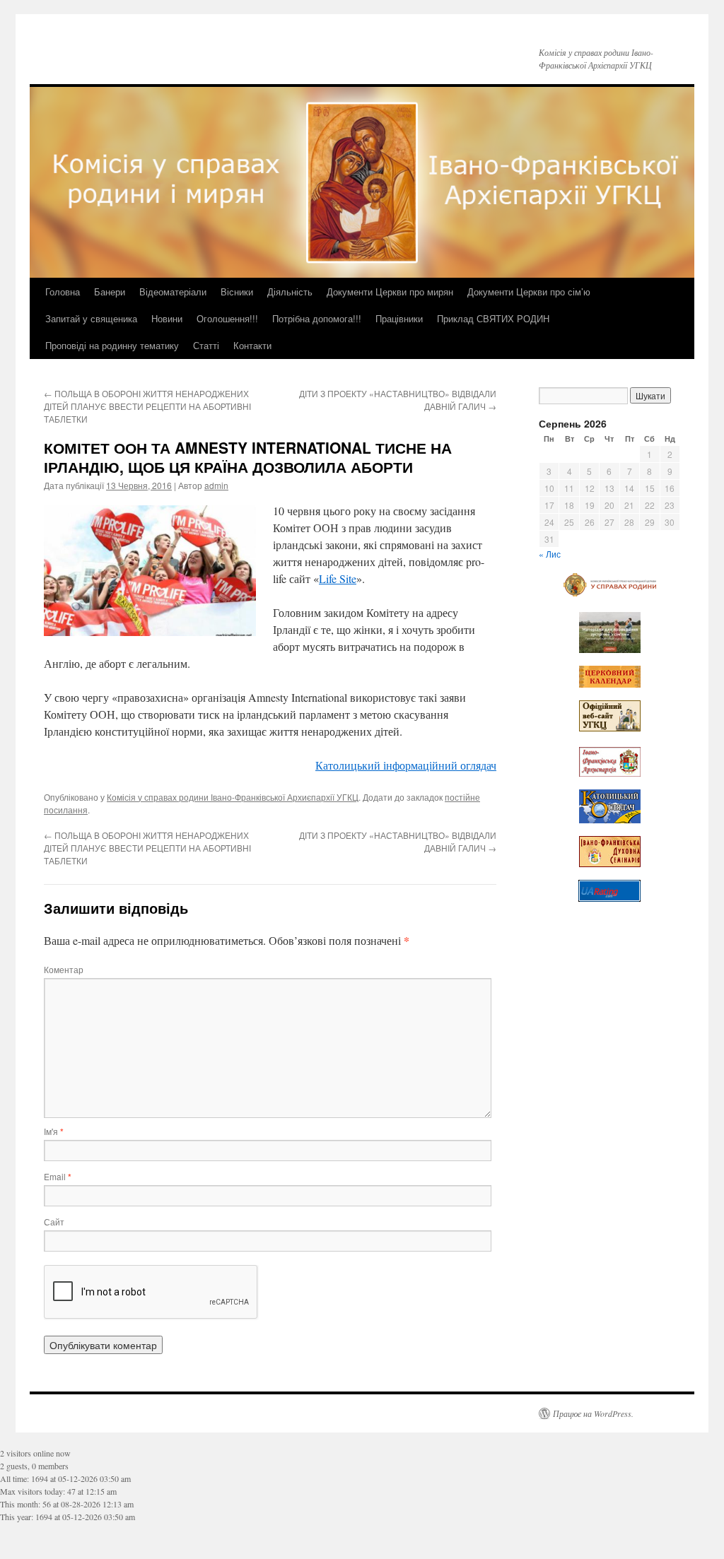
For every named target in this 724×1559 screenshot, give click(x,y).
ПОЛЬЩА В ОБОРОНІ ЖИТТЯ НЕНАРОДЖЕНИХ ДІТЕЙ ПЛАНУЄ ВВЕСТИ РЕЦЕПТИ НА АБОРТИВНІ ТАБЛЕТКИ (147, 406)
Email (57, 1176)
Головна (62, 291)
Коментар (63, 969)
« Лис (550, 554)
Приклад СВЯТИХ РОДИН (493, 318)
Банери (109, 291)
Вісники (237, 291)
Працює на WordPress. (593, 1413)
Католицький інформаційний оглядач (405, 765)
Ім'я (54, 1131)
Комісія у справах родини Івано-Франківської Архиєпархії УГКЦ (232, 797)
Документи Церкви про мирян (390, 291)
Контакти (252, 345)
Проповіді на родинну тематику (112, 345)
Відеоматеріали (172, 291)
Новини (166, 318)
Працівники (399, 318)
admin (216, 485)
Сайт (54, 1222)
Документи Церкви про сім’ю (528, 291)
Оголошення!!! (227, 318)
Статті (206, 345)
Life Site (337, 578)
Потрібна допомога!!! (316, 318)
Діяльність (290, 291)
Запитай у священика (91, 318)
